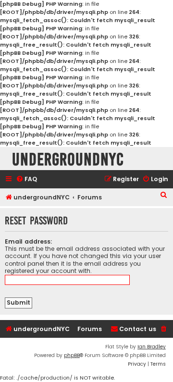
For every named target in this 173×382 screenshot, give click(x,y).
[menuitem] (26, 179)
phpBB (72, 355)
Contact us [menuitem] (137, 329)
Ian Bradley (151, 346)
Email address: (28, 241)
